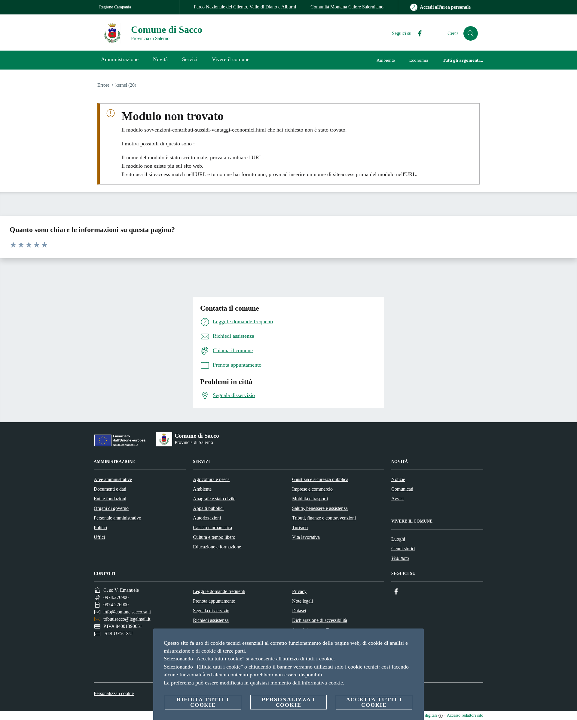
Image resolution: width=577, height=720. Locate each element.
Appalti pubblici (208, 508)
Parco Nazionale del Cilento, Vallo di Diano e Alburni (245, 6)
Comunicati (402, 489)
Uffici (99, 537)
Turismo (300, 527)
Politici (100, 527)
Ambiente (202, 489)
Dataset (299, 610)
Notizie (398, 479)
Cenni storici (403, 548)
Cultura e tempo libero (214, 537)
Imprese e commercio (312, 489)
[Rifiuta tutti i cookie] (417, 637)
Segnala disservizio (211, 610)
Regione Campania (115, 7)
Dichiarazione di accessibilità (319, 620)
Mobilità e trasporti (310, 498)
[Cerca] (470, 33)
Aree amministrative (113, 479)
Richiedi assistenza (211, 620)
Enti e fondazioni (110, 498)
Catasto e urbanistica (212, 527)
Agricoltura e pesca (211, 479)
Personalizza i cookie (114, 693)
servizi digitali (425, 715)
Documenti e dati (110, 489)
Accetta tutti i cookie (374, 702)
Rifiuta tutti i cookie (203, 702)
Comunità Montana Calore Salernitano (346, 6)
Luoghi (398, 539)
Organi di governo (111, 508)
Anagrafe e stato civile (214, 498)
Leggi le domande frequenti (219, 591)
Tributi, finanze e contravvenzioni (324, 517)
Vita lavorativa (306, 537)
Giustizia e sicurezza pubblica (320, 479)
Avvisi (397, 498)
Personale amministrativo (117, 517)
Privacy (299, 591)
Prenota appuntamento (214, 601)
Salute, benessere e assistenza (320, 508)
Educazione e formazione (217, 546)
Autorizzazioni (207, 517)
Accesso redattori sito (465, 715)
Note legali (302, 601)
